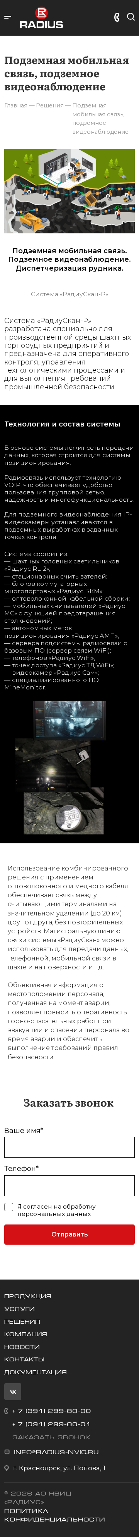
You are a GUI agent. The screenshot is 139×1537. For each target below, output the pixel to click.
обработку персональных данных (56, 1210)
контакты (24, 1359)
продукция (27, 1296)
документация (35, 1372)
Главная (15, 105)
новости (22, 1347)
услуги (19, 1309)
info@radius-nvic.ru (56, 1452)
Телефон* (21, 1168)
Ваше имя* (23, 1130)
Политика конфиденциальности (54, 1515)
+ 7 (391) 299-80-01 (51, 1424)
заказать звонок (51, 1437)
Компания (25, 1334)
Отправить (69, 1234)
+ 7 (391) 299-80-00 (51, 1411)
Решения (22, 1322)
